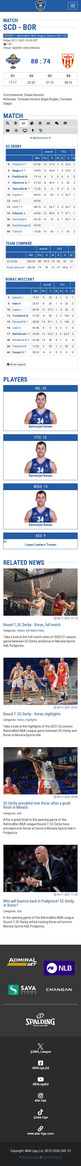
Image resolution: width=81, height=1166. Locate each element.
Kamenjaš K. (19, 219)
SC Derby (14, 146)
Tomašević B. (20, 315)
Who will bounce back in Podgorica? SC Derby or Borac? (38, 903)
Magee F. (18, 170)
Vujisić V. (17, 194)
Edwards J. (19, 213)
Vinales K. (18, 164)
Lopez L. (17, 309)
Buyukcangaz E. (22, 225)
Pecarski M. (19, 321)
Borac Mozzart (16, 267)
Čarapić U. (18, 352)
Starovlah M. (20, 188)
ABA (19, 813)
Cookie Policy (52, 1157)
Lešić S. (16, 327)
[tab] (7, 123)
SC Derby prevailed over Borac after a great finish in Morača (36, 805)
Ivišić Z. (16, 200)
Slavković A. (20, 182)
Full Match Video (35, 630)
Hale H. (16, 303)
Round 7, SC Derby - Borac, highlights (32, 714)
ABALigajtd (41, 1084)
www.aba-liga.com (40, 1133)
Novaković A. (19, 340)
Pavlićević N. (20, 176)
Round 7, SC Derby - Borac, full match (32, 624)
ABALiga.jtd (40, 1068)
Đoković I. (18, 297)
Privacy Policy (29, 1157)
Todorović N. (19, 346)
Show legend (17, 364)
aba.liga (40, 1100)
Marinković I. (20, 333)
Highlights (31, 719)
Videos (21, 630)
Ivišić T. (16, 207)
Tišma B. (17, 231)
